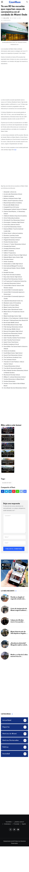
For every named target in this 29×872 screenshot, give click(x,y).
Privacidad (16, 824)
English (24, 824)
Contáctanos (7, 824)
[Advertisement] (14, 81)
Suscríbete (9, 822)
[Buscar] (27, 2)
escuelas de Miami (6, 483)
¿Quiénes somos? (19, 822)
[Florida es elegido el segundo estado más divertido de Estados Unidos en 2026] (5, 598)
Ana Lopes (6, 18)
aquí (15, 149)
